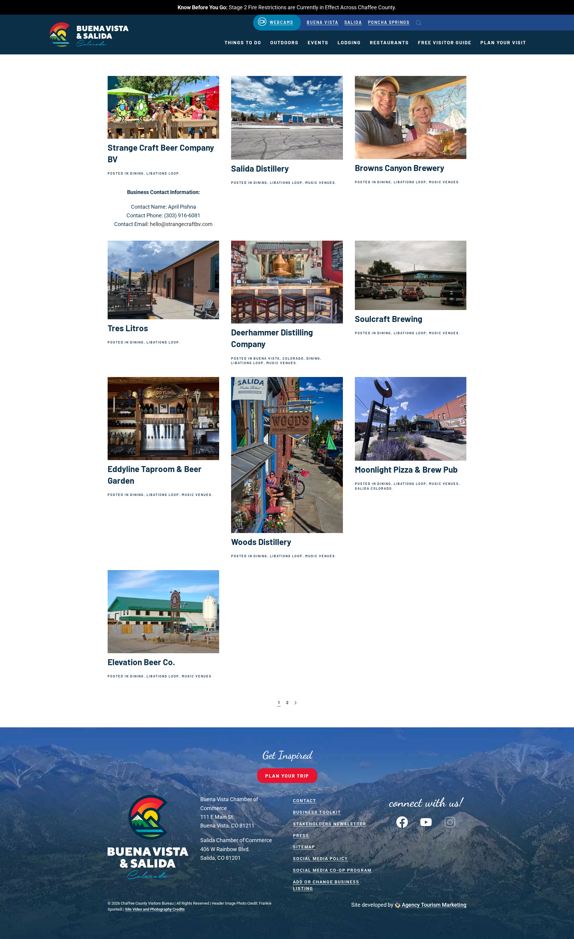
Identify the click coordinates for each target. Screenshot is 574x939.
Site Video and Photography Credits (155, 909)
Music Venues (320, 182)
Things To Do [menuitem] (243, 42)
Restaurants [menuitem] (389, 42)
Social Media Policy (320, 858)
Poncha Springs (389, 22)
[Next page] (295, 703)
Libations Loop (162, 173)
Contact (304, 800)
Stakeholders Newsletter (329, 824)
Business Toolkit (317, 812)
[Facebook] (402, 821)
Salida (353, 22)
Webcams (281, 22)
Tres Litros (128, 328)
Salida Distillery (260, 168)
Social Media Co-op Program (332, 870)
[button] (419, 22)
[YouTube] (426, 821)
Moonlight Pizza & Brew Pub (406, 469)
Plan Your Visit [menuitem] (503, 42)
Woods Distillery (261, 542)
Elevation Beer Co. (141, 662)
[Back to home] (88, 34)
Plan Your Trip (287, 775)
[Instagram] (450, 821)
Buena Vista (322, 22)
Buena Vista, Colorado (279, 358)
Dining (137, 173)
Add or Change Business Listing (326, 885)
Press (301, 835)
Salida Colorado (373, 488)
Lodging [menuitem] (349, 42)
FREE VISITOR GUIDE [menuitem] (444, 42)
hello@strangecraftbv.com (181, 224)
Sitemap (304, 847)
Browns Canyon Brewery (399, 168)
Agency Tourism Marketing (433, 905)
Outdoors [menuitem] (284, 42)
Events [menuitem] (318, 42)
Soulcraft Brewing (388, 319)
